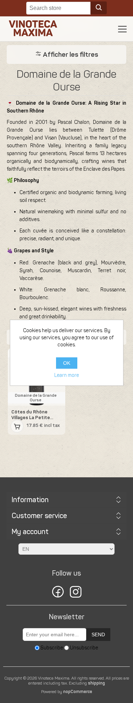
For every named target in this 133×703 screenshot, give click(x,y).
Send (98, 634)
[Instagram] (75, 593)
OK (66, 363)
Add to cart (17, 426)
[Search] (98, 7)
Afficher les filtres (69, 54)
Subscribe (51, 648)
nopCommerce (77, 691)
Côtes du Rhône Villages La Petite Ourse (30, 414)
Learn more (66, 375)
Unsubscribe (84, 648)
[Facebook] (58, 593)
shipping (96, 683)
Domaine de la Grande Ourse (36, 397)
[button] (122, 29)
